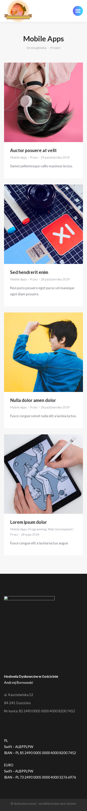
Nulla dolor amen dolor (33, 400)
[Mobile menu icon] (78, 11)
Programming (37, 529)
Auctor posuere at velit (33, 150)
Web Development (60, 529)
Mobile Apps (18, 157)
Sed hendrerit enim (29, 272)
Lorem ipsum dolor (28, 522)
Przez (34, 157)
